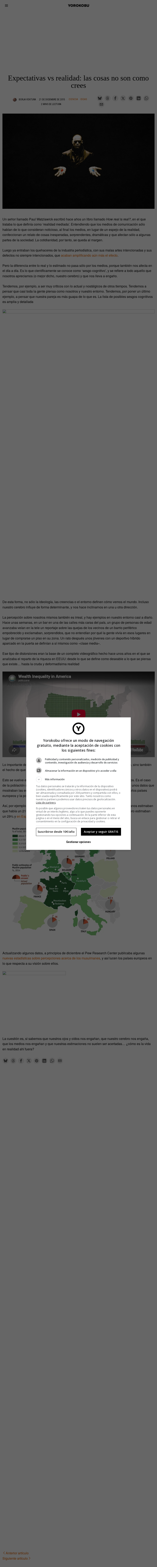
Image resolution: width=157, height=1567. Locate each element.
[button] (78, 779)
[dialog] (78, 783)
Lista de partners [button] (46, 802)
